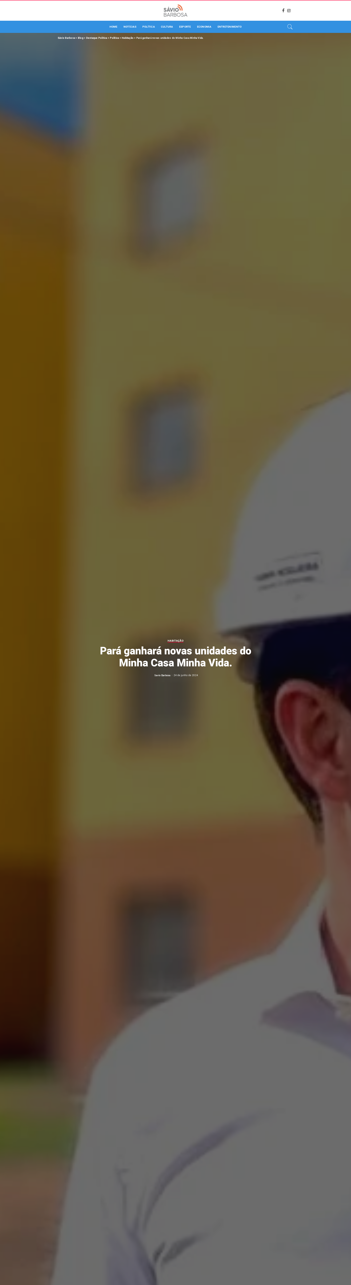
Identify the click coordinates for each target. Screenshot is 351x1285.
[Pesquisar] (290, 27)
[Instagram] (289, 10)
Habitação (175, 640)
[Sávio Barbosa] (175, 10)
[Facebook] (283, 10)
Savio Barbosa (162, 675)
